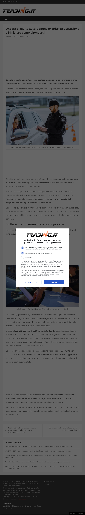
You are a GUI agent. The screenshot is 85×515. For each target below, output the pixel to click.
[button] (42, 257)
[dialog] (42, 257)
